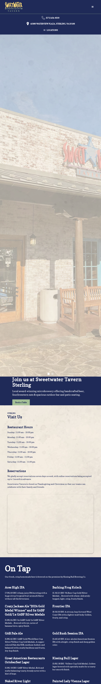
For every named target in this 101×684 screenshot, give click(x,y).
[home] (14, 7)
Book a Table (21, 402)
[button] (92, 6)
